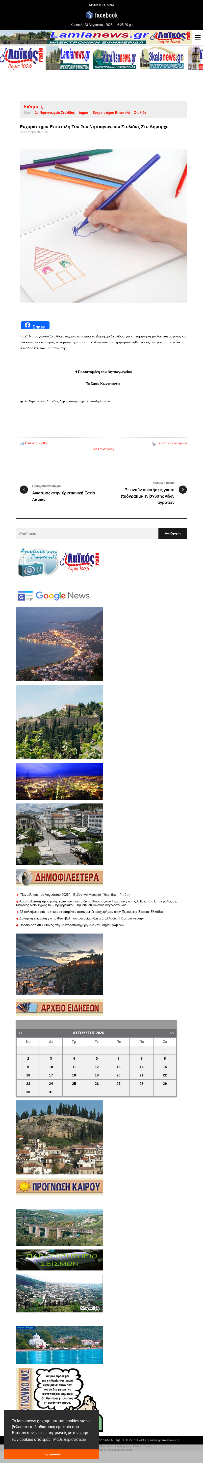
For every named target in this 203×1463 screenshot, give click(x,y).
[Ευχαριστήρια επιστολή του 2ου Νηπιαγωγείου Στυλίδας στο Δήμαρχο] (103, 226)
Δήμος (84, 113)
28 (142, 1084)
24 (51, 1084)
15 (165, 1067)
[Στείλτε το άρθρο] (22, 443)
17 (51, 1075)
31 (51, 1092)
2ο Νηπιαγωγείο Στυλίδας (55, 113)
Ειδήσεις (33, 106)
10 (51, 1067)
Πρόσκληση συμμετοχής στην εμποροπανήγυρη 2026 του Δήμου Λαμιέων (72, 925)
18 (74, 1075)
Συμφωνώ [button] (51, 1454)
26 (97, 1084)
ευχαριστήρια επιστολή (111, 113)
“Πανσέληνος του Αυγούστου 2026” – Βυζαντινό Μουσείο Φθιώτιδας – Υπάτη (74, 895)
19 (97, 1075)
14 (142, 1067)
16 (28, 1075)
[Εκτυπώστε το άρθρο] (154, 443)
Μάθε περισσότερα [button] (69, 1439)
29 (165, 1084)
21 (142, 1075)
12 (97, 1067)
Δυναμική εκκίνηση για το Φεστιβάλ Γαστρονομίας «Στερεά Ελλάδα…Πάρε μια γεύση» (81, 918)
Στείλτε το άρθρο (36, 443)
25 (74, 1084)
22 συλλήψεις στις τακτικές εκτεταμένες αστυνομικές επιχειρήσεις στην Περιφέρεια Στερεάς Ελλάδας (91, 912)
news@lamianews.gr (164, 1440)
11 (74, 1067)
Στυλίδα (140, 113)
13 (119, 1067)
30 (28, 1092)
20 (119, 1075)
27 (119, 1084)
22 (165, 1075)
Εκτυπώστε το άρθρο (172, 443)
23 (28, 1084)
